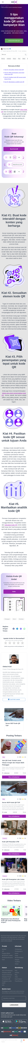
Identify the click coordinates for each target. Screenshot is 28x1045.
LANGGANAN (14, 1005)
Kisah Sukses (18, 979)
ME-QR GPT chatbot (7, 955)
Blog (6, 5)
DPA (3, 985)
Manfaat (4, 949)
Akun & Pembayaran (7, 970)
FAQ (16, 970)
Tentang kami (18, 949)
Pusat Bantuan (18, 981)
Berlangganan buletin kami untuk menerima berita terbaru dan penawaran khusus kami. (13, 992)
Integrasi (17, 959)
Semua (3, 58)
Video (24, 58)
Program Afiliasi (6, 953)
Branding (21, 619)
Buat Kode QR (14, 149)
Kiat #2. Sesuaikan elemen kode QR (14, 69)
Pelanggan (7, 619)
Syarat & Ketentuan (7, 974)
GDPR (3, 983)
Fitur (19, 58)
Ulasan (17, 963)
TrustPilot (17, 961)
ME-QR (2, 5)
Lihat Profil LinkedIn (15, 699)
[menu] (3, 2)
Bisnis (14, 619)
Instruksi (9, 58)
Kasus (14, 58)
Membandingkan (19, 957)
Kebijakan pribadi (6, 972)
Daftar (14, 591)
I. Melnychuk (6, 773)
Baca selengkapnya (14, 777)
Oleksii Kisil (6, 48)
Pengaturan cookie (7, 981)
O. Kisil (5, 812)
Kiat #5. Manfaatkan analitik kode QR (14, 82)
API (3, 951)
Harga (16, 955)
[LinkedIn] (10, 49)
